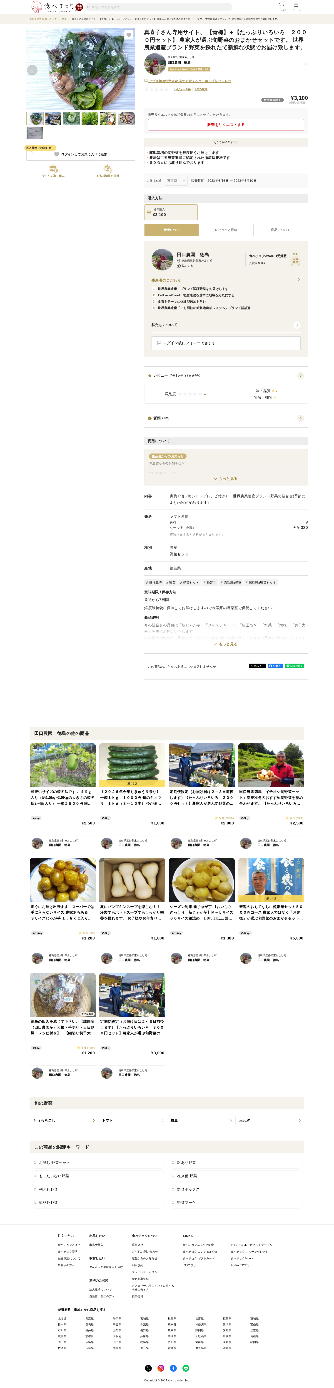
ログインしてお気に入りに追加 (84, 154)
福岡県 (254, 1342)
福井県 (89, 1330)
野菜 (173, 547)
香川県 (172, 1342)
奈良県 (172, 1336)
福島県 (227, 1318)
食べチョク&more (242, 1258)
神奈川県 (201, 1324)
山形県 (199, 1318)
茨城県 (254, 1318)
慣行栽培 (155, 582)
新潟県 (227, 1324)
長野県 (144, 1330)
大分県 (144, 1348)
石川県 (62, 1330)
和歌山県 (201, 1336)
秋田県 (172, 1318)
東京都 (172, 1324)
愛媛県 (199, 1342)
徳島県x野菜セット (262, 582)
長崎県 (89, 1348)
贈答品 (211, 582)
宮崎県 (172, 1348)
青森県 (89, 1318)
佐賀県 (62, 1348)
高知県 (227, 1342)
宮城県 (144, 1318)
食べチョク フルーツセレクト (249, 1251)
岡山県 (62, 1342)
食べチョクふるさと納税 (198, 1244)
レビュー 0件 (182, 89)
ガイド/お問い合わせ (145, 1251)
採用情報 (137, 1296)
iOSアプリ (189, 1265)
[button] (226, 388)
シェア (277, 665)
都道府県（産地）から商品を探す (82, 1310)
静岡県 (199, 1330)
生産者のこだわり (166, 280)
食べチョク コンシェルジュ (200, 1251)
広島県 (89, 1342)
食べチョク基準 (68, 1251)
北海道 (62, 1318)
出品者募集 (96, 1244)
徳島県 (175, 568)
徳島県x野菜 (233, 582)
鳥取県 (227, 1336)
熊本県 (117, 1348)
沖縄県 (227, 1348)
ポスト (258, 665)
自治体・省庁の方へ (102, 1296)
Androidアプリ (240, 1265)
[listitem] (64, 1120)
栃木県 (62, 1324)
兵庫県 (144, 1336)
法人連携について (100, 1289)
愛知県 (227, 1330)
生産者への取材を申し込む (106, 1267)
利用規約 (137, 1265)
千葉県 (144, 1324)
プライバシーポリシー (146, 1272)
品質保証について (69, 1258)
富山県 (254, 1324)
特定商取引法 (140, 1278)
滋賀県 (62, 1336)
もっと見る (228, 479)
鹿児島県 (201, 1348)
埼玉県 (117, 1324)
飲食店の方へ (66, 1265)
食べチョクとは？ (69, 1244)
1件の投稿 (200, 89)
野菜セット (179, 554)
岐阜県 (172, 1330)
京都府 (89, 1336)
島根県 (254, 1336)
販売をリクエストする (226, 125)
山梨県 (117, 1330)
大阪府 (117, 1336)
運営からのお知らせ (144, 1258)
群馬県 (89, 1324)
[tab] (226, 230)
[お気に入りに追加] (128, 34)
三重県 (254, 1330)
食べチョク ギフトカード (199, 1258)
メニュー (296, 10)
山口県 (117, 1342)
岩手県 (117, 1318)
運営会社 (137, 1244)
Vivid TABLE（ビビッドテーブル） (253, 1244)
